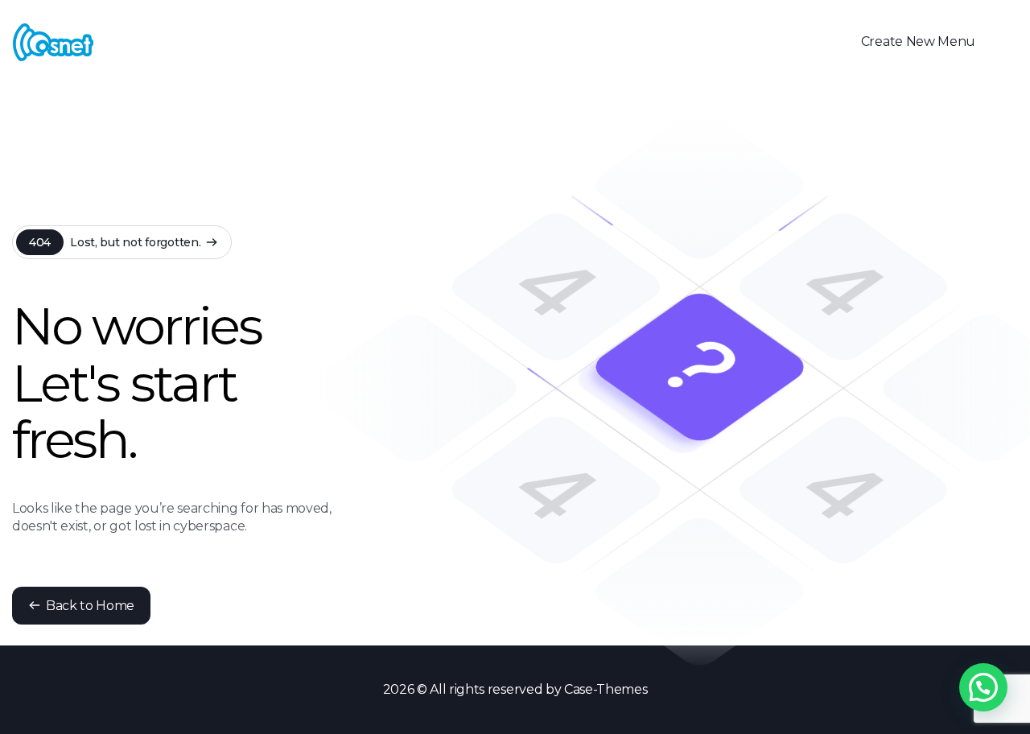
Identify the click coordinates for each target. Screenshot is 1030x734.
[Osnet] (53, 42)
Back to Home (90, 605)
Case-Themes (605, 689)
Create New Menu (918, 41)
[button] (983, 687)
